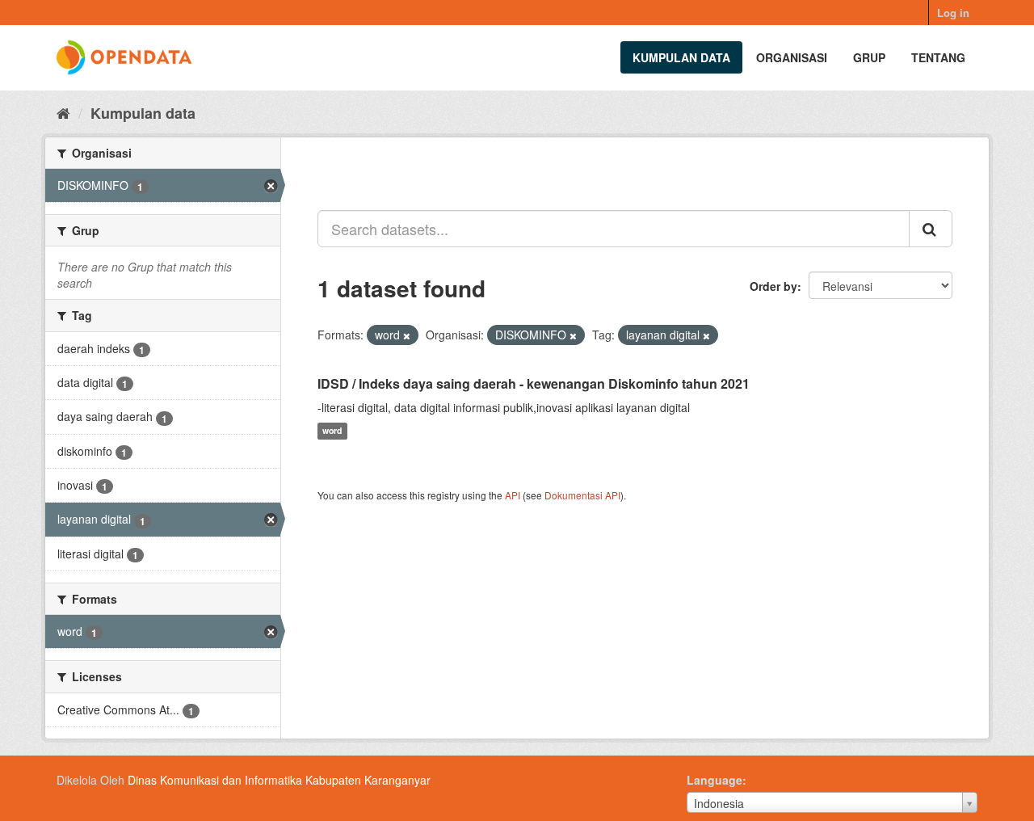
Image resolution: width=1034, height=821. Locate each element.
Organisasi (791, 57)
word (332, 431)
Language (714, 780)
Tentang (938, 57)
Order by (773, 286)
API (512, 495)
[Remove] (406, 335)
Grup (869, 57)
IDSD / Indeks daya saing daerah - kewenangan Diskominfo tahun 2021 (533, 383)
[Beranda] (63, 112)
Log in (953, 12)
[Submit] (930, 228)
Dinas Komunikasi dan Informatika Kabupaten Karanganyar (279, 780)
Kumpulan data (681, 57)
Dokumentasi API (582, 495)
